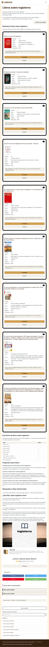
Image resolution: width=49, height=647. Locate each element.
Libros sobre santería (8, 632)
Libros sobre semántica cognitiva (11, 635)
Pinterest (14, 579)
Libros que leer (24, 608)
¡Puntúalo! (24, 566)
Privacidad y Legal (23, 644)
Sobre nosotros (5, 644)
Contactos (30, 644)
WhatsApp (36, 579)
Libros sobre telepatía (9, 589)
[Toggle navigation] (45, 2)
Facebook (14, 575)
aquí (30, 478)
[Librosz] (7, 2)
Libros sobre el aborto (9, 593)
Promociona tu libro (14, 644)
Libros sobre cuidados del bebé (11, 629)
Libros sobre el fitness (8, 620)
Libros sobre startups (8, 626)
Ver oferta (24, 57)
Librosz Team (12, 549)
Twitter (36, 575)
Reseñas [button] (24, 60)
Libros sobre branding (8, 623)
